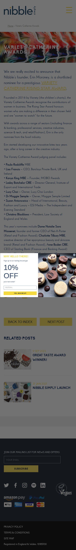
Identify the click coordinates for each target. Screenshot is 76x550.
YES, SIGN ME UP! (20, 293)
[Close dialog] (74, 255)
